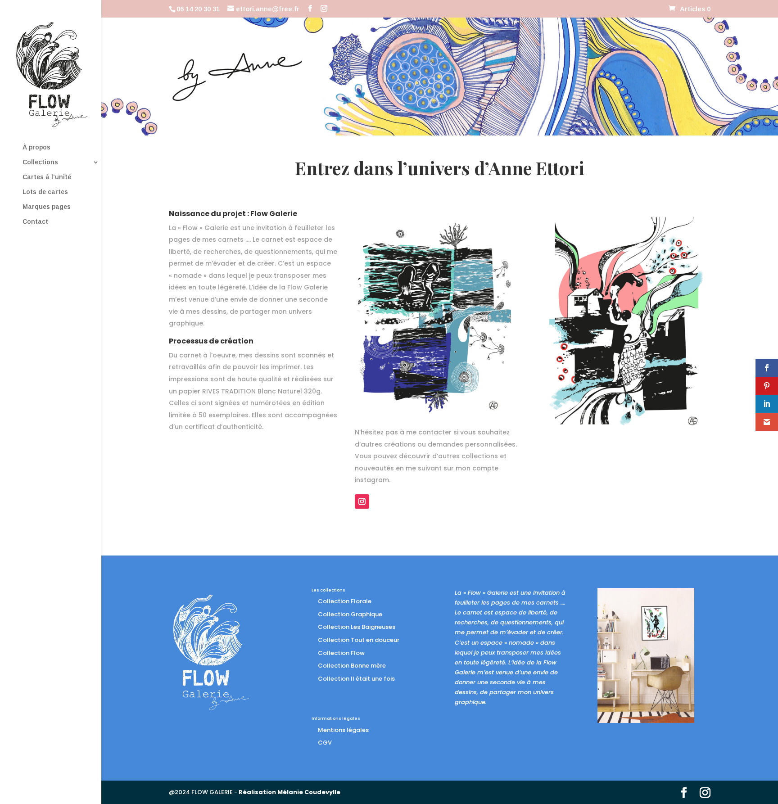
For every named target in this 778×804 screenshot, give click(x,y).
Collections (40, 162)
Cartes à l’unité (47, 177)
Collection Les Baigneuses (356, 627)
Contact (35, 221)
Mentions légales (343, 730)
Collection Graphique (350, 614)
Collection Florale (344, 601)
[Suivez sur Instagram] (362, 501)
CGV (325, 742)
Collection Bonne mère (352, 665)
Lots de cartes (45, 192)
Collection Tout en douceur (358, 640)
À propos (36, 147)
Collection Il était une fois (356, 678)
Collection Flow (341, 653)
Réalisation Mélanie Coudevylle (289, 792)
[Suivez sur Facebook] (552, 455)
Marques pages (47, 206)
